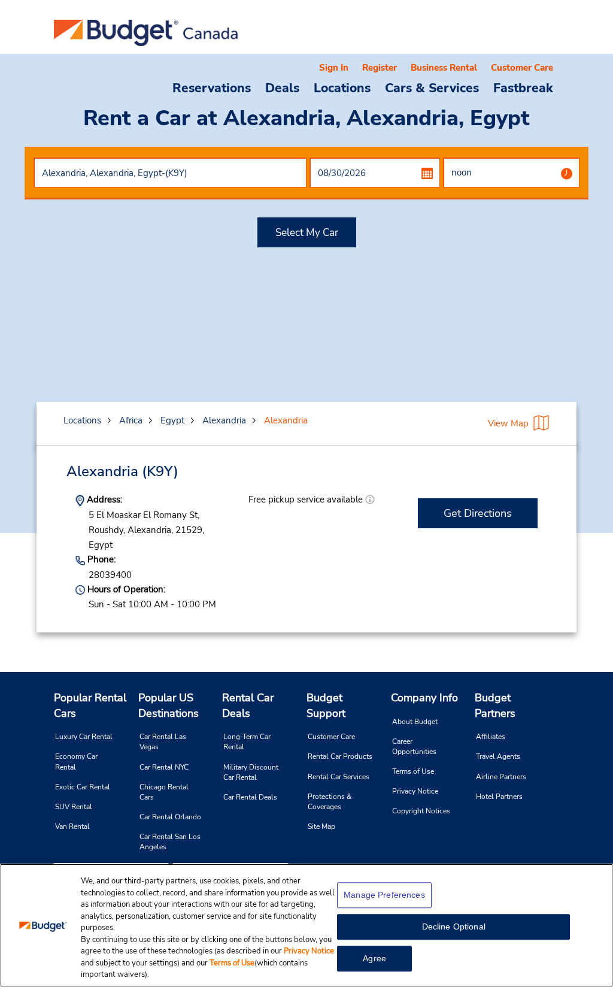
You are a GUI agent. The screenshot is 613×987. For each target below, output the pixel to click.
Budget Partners (495, 705)
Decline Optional (453, 926)
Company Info (424, 698)
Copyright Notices (421, 811)
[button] (370, 499)
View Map (508, 423)
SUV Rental (73, 807)
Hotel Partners (499, 796)
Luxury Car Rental (84, 736)
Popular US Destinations (168, 705)
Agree (374, 958)
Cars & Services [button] (432, 87)
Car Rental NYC (164, 767)
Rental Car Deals (248, 705)
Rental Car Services (338, 777)
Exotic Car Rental (82, 787)
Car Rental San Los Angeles (170, 842)
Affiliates (490, 736)
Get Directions (478, 513)
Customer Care (522, 68)
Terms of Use (413, 771)
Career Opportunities (414, 746)
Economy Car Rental (76, 761)
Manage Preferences (384, 895)
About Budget (415, 721)
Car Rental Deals (250, 797)
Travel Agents (498, 756)
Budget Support (325, 705)
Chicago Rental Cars (164, 792)
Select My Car (306, 233)
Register (379, 68)
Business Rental (444, 68)
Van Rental (72, 826)
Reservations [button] (211, 87)
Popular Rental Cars (90, 705)
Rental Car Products (340, 756)
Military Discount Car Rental (250, 772)
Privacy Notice (415, 791)
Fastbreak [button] (523, 87)
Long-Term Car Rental (247, 742)
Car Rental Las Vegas (162, 742)
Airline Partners (501, 777)
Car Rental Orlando (170, 817)
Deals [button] (282, 87)
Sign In (333, 68)
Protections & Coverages (329, 802)
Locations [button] (342, 87)
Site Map (321, 826)
